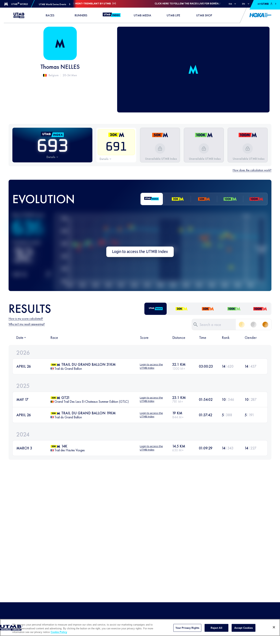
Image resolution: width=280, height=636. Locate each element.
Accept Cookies (243, 627)
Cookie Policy (59, 632)
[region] (140, 627)
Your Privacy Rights (187, 627)
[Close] (274, 627)
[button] (54, 4)
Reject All (216, 627)
